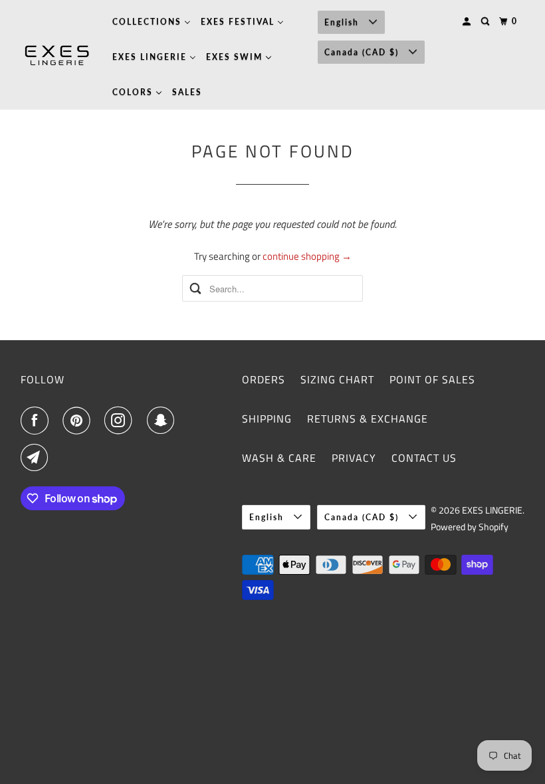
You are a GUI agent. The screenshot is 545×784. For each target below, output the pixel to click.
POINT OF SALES (432, 379)
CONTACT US (424, 458)
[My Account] (468, 22)
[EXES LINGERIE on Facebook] (37, 421)
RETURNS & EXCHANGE (367, 419)
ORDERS (263, 379)
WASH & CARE (279, 458)
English (343, 22)
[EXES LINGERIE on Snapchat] (163, 421)
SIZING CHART (337, 379)
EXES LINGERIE (492, 510)
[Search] (486, 22)
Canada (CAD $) (363, 52)
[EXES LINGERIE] (57, 55)
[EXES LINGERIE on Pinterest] (79, 421)
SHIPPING (267, 419)
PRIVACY (354, 458)
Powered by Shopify (469, 527)
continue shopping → (307, 256)
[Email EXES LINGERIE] (37, 458)
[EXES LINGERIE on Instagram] (121, 421)
